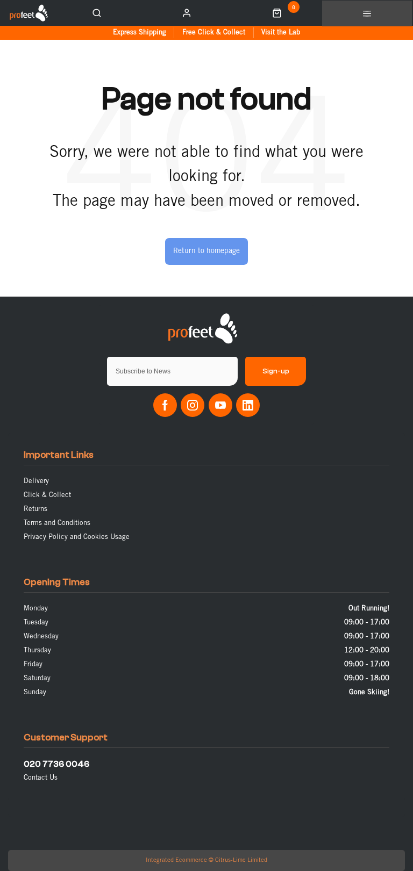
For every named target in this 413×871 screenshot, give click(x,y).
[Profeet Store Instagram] (192, 405)
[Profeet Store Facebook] (165, 405)
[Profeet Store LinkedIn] (248, 405)
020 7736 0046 (56, 764)
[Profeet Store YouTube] (220, 405)
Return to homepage (206, 251)
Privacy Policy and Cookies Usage (77, 537)
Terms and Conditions (57, 523)
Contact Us (41, 778)
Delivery (36, 481)
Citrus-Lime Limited (241, 860)
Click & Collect (47, 495)
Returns (35, 509)
